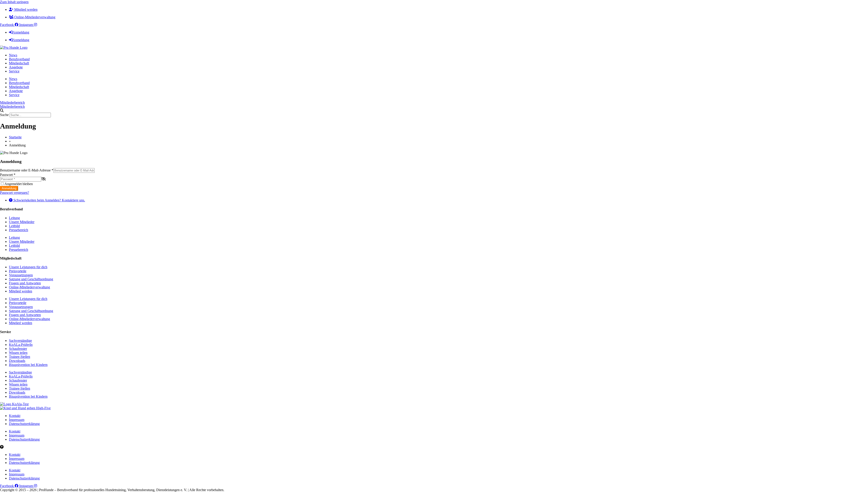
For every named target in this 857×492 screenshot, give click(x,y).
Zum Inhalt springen (14, 2)
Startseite (15, 137)
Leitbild (14, 226)
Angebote (16, 67)
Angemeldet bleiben (18, 184)
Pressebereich (18, 230)
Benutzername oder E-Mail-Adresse (26, 170)
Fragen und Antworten (25, 283)
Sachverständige (20, 340)
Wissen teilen (18, 353)
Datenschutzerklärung (24, 424)
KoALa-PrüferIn (21, 344)
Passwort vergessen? (14, 192)
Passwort (7, 175)
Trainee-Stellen (19, 357)
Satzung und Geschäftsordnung (31, 279)
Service (14, 71)
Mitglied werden (20, 291)
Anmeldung (9, 188)
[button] (428, 111)
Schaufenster (18, 349)
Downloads (17, 361)
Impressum (16, 420)
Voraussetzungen (21, 275)
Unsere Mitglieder (21, 222)
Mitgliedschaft (19, 63)
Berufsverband (19, 59)
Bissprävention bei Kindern (28, 365)
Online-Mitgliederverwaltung (29, 287)
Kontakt (14, 416)
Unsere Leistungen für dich (28, 267)
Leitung (14, 218)
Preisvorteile (17, 271)
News (13, 55)
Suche (4, 115)
